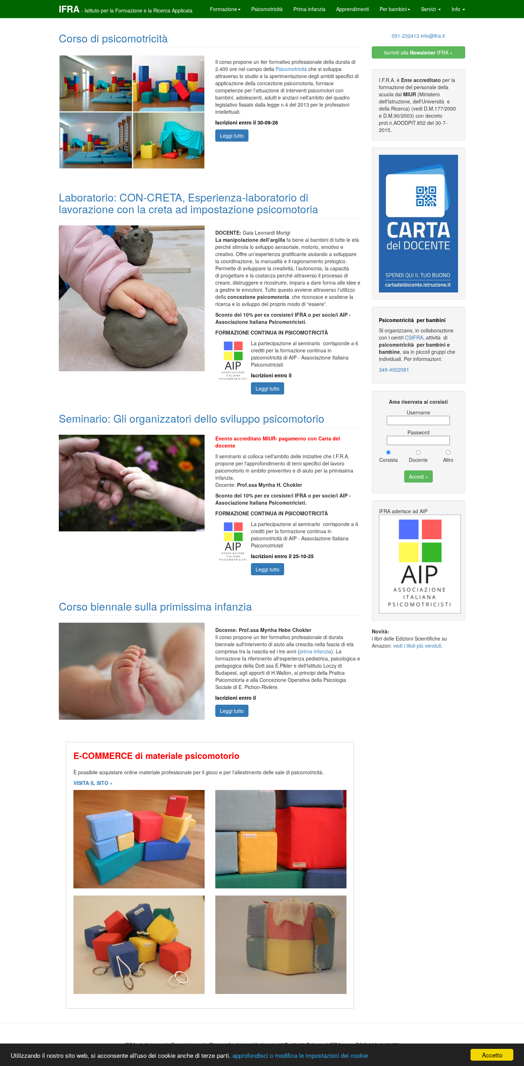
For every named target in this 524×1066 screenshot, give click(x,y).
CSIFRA (414, 337)
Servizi (429, 8)
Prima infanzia (309, 8)
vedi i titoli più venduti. (418, 645)
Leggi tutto (232, 135)
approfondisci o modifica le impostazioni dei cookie (300, 1055)
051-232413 (405, 35)
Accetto (492, 1054)
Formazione (223, 8)
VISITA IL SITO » (93, 782)
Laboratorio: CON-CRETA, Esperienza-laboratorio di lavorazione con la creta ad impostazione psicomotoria (188, 202)
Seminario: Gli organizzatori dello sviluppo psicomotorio (191, 418)
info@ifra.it (433, 35)
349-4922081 (394, 369)
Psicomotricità (267, 8)
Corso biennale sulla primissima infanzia (155, 606)
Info (457, 8)
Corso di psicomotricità (113, 38)
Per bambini (393, 8)
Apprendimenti (352, 8)
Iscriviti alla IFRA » (418, 52)
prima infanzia (315, 651)
